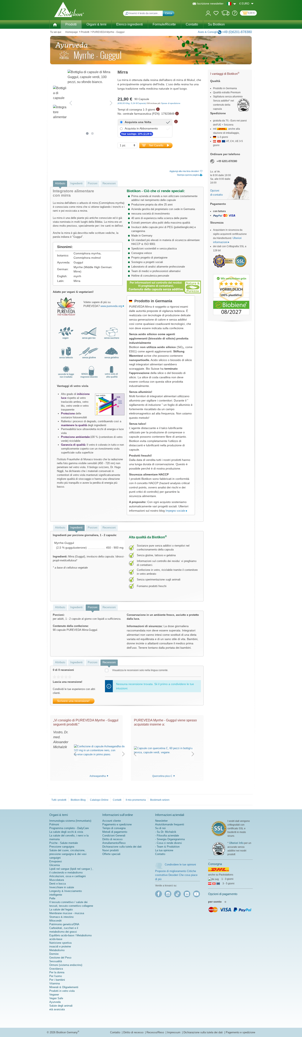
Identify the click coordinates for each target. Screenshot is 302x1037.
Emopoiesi (55, 861)
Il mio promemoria (136, 799)
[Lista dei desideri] (216, 13)
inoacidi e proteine (60, 946)
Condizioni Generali (113, 835)
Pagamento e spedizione (117, 824)
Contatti (117, 799)
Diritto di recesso (112, 839)
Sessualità (55, 961)
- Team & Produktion (167, 846)
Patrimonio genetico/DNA (64, 924)
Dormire (54, 953)
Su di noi (160, 828)
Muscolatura (56, 879)
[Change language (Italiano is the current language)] (231, 4)
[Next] (111, 103)
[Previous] (71, 103)
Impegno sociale (176, 510)
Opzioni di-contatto (216, 192)
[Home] (54, 24)
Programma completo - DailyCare (69, 828)
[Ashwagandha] (99, 750)
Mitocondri (55, 920)
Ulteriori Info (236, 842)
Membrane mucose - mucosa (66, 913)
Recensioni (109, 183)
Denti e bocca (57, 883)
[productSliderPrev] (75, 753)
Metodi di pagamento (114, 831)
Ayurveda (55, 1002)
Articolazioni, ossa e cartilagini (67, 876)
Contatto (160, 854)
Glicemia (54, 865)
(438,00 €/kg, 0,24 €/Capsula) (132, 103)
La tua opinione (164, 850)
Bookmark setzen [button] (159, 799)
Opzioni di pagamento (222, 894)
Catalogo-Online (99, 799)
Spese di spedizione (170, 103)
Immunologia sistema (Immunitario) (70, 820)
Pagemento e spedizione (240, 1032)
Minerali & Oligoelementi (63, 987)
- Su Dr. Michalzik (165, 831)
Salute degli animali (61, 1005)
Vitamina (54, 983)
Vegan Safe (56, 998)
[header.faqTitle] (234, 14)
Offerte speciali (111, 854)
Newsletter (161, 820)
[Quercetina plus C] (164, 750)
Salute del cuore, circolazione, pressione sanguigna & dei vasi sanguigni (67, 854)
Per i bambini (57, 979)
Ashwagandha (98, 775)
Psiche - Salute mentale (63, 842)
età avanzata (57, 1009)
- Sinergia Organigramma (170, 839)
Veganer (54, 994)
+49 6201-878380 (227, 161)
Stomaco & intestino (61, 916)
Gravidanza (56, 968)
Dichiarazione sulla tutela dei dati (122, 846)
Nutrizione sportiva (60, 942)
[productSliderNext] (123, 753)
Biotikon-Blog (78, 799)
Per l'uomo (55, 976)
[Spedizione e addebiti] (225, 14)
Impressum (174, 1032)
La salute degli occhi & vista (66, 831)
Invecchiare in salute (61, 887)
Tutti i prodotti (58, 799)
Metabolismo (57, 950)
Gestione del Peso (60, 957)
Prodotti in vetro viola (62, 990)
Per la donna (56, 972)
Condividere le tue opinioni (180, 864)
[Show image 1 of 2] (87, 133)
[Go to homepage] (69, 9)
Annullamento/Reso (114, 842)
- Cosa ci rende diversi (168, 842)
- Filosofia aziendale (167, 835)
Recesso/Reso (155, 1032)
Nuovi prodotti (110, 850)
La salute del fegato (61, 909)
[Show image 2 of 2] (92, 133)
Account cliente (111, 820)
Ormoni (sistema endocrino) (65, 965)
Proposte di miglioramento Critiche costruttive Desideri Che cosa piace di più (176, 875)
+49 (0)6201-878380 (237, 32)
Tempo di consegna (114, 828)
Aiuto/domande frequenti (169, 824)
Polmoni (54, 824)
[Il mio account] (208, 12)
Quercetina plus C (162, 775)
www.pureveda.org (111, 306)
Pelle (52, 898)
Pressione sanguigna (61, 846)
